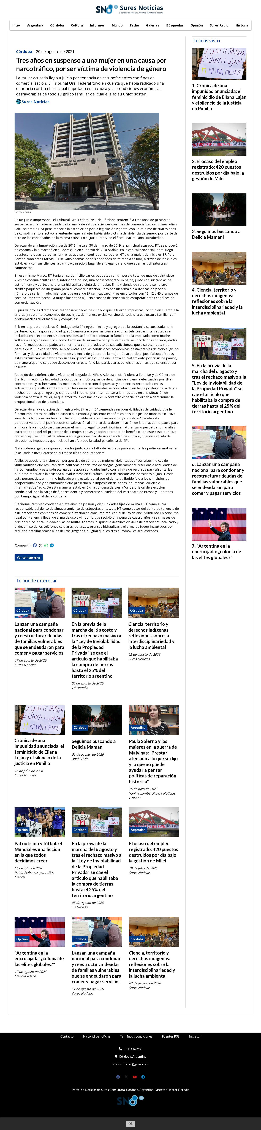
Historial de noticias (96, 1036)
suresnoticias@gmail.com (130, 1064)
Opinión (197, 25)
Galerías (152, 25)
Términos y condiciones (136, 1036)
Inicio (16, 25)
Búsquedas (174, 25)
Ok (130, 1123)
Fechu (134, 25)
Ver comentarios (28, 557)
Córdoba (57, 25)
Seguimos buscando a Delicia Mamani (94, 744)
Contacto (67, 1036)
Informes (97, 25)
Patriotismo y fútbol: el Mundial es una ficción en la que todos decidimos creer (38, 852)
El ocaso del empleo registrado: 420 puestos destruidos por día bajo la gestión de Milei (153, 852)
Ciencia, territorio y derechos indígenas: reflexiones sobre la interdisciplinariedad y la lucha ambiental (151, 635)
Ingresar (195, 1036)
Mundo (117, 25)
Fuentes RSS (170, 1036)
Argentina (35, 25)
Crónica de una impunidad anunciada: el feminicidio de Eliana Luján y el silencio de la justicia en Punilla (39, 751)
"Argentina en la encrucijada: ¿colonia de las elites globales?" (39, 958)
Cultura (77, 25)
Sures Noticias (36, 101)
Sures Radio (219, 25)
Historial (242, 25)
